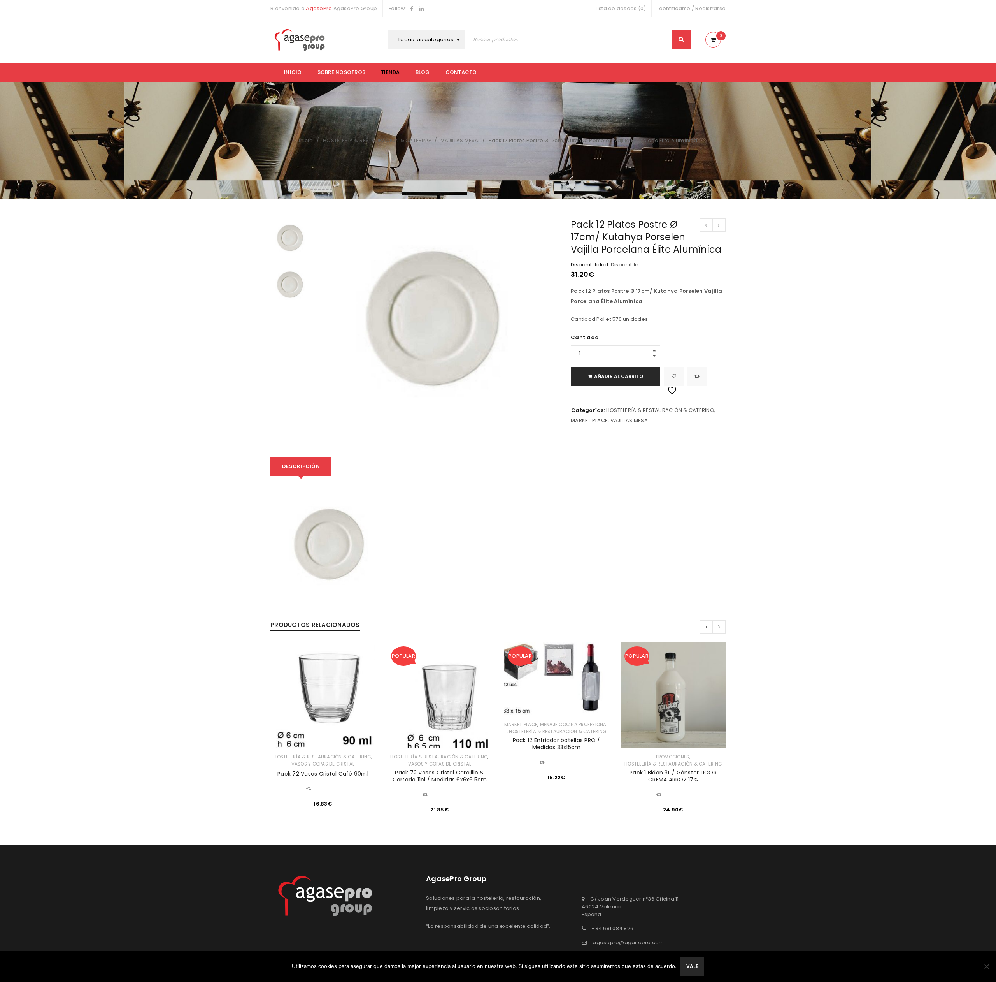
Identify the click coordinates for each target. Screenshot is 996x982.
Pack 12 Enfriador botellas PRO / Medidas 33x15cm (556, 743)
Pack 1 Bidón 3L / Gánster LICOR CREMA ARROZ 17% (673, 776)
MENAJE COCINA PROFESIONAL (574, 725)
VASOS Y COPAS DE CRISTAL (323, 764)
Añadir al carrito (618, 376)
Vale (692, 966)
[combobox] (427, 39)
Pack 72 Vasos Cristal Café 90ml (322, 774)
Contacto (461, 72)
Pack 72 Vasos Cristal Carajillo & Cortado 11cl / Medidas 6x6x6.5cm (440, 776)
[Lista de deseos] (674, 376)
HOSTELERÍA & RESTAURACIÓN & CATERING (377, 140)
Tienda (390, 72)
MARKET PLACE (589, 420)
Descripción (301, 466)
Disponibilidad (589, 264)
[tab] (300, 466)
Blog (423, 72)
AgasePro (319, 8)
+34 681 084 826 (612, 928)
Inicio (293, 72)
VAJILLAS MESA (459, 140)
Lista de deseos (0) (621, 8)
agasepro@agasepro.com (628, 942)
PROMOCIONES (672, 757)
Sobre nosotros (341, 72)
